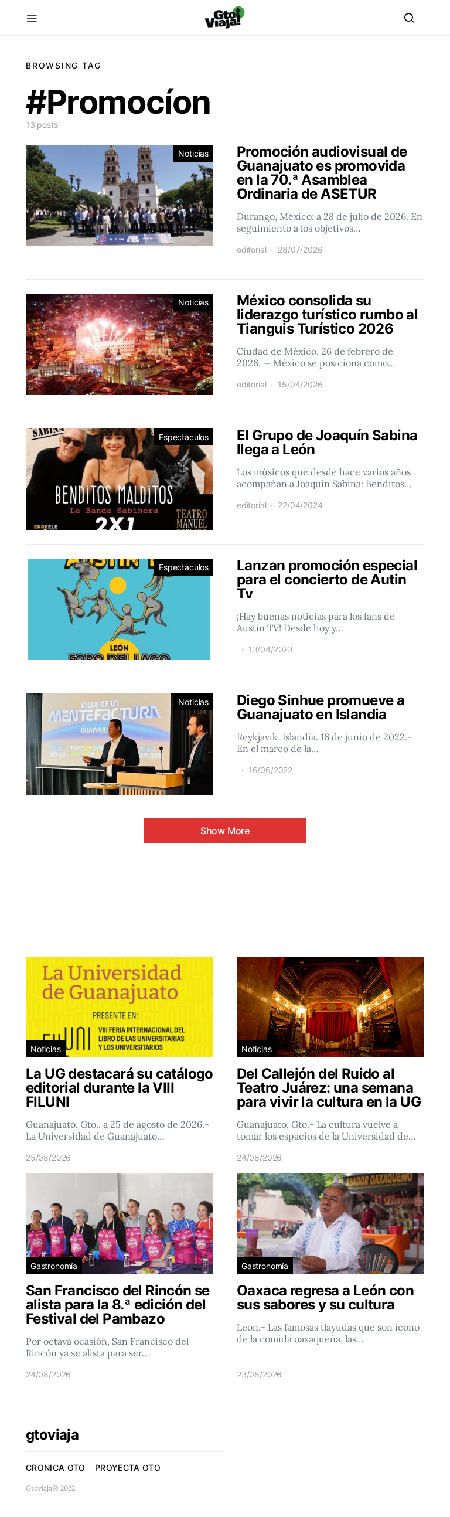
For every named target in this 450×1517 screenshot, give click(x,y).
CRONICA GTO (56, 1467)
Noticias (193, 153)
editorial (251, 249)
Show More (225, 830)
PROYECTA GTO (128, 1467)
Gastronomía (53, 1266)
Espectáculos (184, 437)
